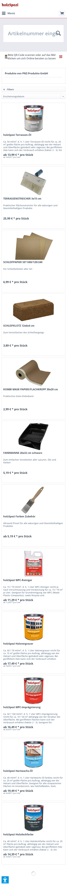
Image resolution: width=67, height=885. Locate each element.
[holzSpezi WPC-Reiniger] (33, 564)
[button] (5, 879)
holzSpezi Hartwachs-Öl (18, 771)
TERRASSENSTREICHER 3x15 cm (22, 198)
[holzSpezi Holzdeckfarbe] (33, 818)
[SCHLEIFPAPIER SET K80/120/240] (33, 246)
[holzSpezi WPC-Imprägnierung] (33, 691)
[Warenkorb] (62, 13)
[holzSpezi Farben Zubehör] (33, 500)
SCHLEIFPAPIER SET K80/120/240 (22, 262)
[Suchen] (58, 33)
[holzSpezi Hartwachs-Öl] (33, 754)
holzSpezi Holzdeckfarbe (18, 834)
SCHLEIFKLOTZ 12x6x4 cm (18, 325)
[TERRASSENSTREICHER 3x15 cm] (33, 182)
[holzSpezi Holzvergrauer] (33, 627)
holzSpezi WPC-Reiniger (17, 580)
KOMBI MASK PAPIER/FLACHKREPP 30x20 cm (30, 389)
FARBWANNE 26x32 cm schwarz (22, 453)
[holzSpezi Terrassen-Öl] (33, 118)
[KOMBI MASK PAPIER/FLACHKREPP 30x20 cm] (33, 373)
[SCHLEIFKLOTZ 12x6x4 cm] (33, 309)
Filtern (10, 89)
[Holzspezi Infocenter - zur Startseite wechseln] (10, 5)
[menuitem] (8, 13)
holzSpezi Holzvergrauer (18, 643)
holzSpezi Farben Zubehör (19, 516)
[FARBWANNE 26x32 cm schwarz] (33, 436)
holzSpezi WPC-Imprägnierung (22, 707)
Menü (11, 13)
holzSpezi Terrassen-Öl (17, 135)
